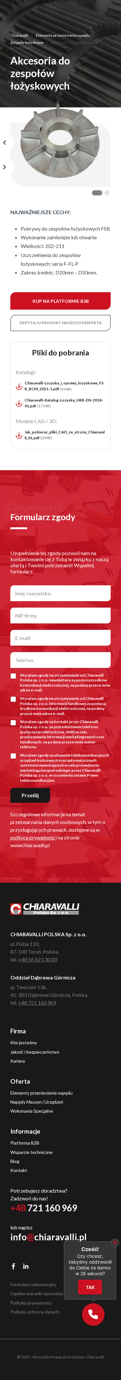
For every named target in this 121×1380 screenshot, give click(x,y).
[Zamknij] (115, 1242)
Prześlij (30, 795)
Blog (14, 1161)
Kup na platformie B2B (61, 301)
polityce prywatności (33, 837)
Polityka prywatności (31, 1303)
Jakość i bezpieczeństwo (34, 1052)
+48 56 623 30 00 (37, 959)
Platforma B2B (24, 1143)
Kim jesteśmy (23, 1042)
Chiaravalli (19, 35)
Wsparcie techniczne (31, 1152)
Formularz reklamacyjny (33, 1284)
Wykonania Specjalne (31, 1111)
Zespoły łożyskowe (27, 42)
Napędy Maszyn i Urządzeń (36, 1102)
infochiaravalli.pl (48, 1236)
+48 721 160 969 (37, 1002)
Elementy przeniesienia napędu (63, 35)
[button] (97, 192)
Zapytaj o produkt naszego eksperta (60, 322)
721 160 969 (43, 1207)
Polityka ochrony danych (34, 1312)
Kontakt (18, 1170)
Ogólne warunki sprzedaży (36, 1293)
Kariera (17, 1061)
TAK (90, 1287)
